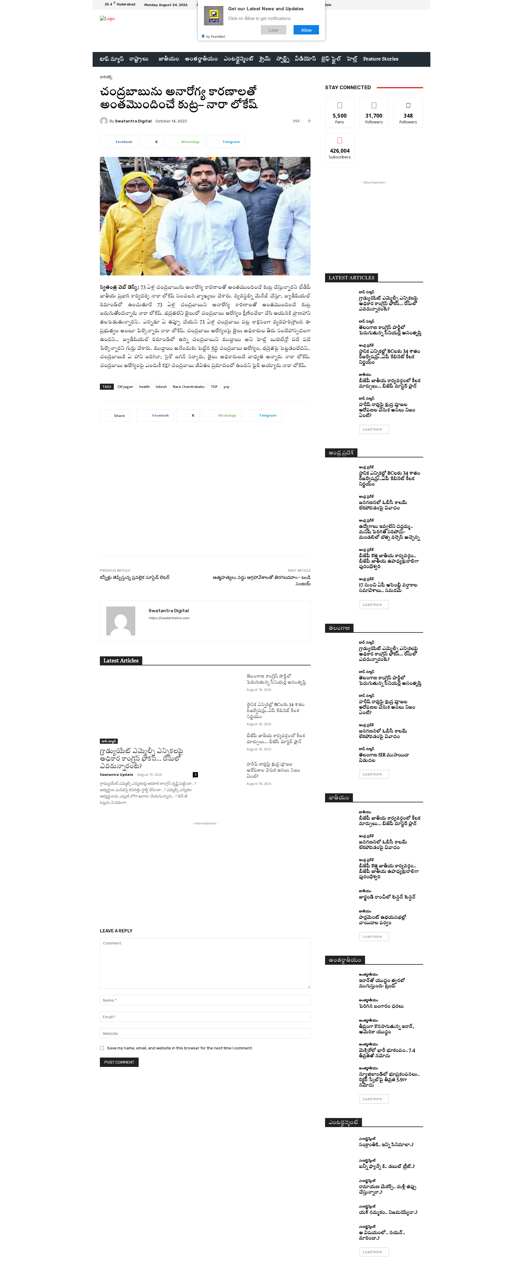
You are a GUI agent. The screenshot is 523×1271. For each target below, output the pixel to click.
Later (274, 30)
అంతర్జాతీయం (368, 974)
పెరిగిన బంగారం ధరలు (381, 1006)
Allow (306, 30)
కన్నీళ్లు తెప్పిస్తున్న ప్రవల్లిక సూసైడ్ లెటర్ (134, 577)
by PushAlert (215, 36)
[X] (412, 4)
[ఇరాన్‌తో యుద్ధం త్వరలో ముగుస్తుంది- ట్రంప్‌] (339, 980)
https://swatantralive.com (169, 618)
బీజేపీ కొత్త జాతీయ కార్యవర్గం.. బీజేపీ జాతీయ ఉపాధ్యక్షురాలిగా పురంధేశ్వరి (389, 561)
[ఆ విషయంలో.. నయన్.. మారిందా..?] (339, 1232)
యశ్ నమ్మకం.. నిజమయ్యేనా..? (388, 1213)
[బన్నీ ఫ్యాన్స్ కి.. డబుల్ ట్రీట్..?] (339, 1164)
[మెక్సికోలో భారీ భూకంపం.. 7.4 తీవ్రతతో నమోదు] (339, 1049)
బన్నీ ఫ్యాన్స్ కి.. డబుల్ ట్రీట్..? (387, 1167)
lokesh (161, 386)
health (144, 386)
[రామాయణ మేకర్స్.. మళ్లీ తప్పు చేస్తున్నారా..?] (339, 1186)
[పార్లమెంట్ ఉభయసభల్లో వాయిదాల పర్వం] (339, 916)
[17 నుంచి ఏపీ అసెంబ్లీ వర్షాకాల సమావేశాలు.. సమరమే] (339, 584)
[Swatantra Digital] (105, 121)
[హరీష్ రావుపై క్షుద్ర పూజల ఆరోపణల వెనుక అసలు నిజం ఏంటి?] (227, 771)
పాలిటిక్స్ (106, 77)
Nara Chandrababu (189, 386)
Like (340, 102)
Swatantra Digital (133, 121)
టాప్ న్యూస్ (109, 741)
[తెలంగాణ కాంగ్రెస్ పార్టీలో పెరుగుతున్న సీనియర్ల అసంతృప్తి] (227, 683)
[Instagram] (405, 4)
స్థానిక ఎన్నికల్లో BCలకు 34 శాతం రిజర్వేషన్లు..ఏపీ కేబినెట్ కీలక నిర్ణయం (276, 711)
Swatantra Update (116, 774)
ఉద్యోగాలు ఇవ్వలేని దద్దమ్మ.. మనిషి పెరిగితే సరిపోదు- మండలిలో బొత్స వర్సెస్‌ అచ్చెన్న (389, 532)
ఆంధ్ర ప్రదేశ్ (366, 345)
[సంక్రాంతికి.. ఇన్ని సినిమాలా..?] (339, 1142)
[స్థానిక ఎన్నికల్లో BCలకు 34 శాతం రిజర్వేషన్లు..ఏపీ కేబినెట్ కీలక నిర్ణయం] (227, 712)
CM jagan (125, 386)
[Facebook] (397, 4)
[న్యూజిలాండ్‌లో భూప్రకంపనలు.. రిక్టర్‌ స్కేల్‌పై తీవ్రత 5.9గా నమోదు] (339, 1073)
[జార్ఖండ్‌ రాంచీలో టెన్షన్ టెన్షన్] (339, 894)
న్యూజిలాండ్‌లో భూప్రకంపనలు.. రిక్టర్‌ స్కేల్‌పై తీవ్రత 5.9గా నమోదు (389, 1080)
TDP (214, 386)
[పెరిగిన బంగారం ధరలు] (339, 1003)
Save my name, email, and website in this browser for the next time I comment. (180, 1048)
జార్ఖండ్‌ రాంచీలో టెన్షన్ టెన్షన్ (387, 897)
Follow (374, 102)
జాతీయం (365, 374)
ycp (226, 386)
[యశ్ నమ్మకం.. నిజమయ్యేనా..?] (339, 1210)
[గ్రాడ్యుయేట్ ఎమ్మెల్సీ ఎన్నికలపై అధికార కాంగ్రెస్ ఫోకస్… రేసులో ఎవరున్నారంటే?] (149, 708)
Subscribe (340, 137)
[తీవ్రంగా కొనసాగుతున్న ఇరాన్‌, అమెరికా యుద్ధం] (339, 1026)
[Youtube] (419, 4)
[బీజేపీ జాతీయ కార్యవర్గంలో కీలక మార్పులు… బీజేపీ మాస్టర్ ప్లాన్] (227, 743)
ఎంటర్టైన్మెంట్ (367, 1138)
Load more (372, 429)
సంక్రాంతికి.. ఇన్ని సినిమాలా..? (386, 1145)
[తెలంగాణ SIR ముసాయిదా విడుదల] (339, 754)
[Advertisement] (205, 494)
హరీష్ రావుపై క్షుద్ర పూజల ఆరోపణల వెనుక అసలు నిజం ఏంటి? (273, 770)
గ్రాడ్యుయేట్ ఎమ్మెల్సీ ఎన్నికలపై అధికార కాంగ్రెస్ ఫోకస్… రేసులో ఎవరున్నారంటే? (141, 759)
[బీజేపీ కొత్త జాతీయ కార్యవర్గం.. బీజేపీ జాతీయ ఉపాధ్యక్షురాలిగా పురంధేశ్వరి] (339, 555)
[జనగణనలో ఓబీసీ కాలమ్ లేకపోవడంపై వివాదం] (339, 502)
